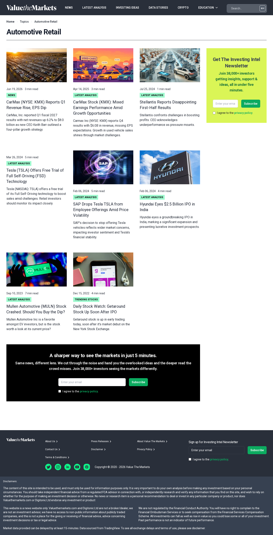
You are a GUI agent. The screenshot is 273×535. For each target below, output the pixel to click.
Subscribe (138, 382)
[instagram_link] (58, 467)
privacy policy (89, 391)
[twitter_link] (48, 467)
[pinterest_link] (87, 467)
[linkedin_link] (67, 467)
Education (206, 7)
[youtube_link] (77, 467)
